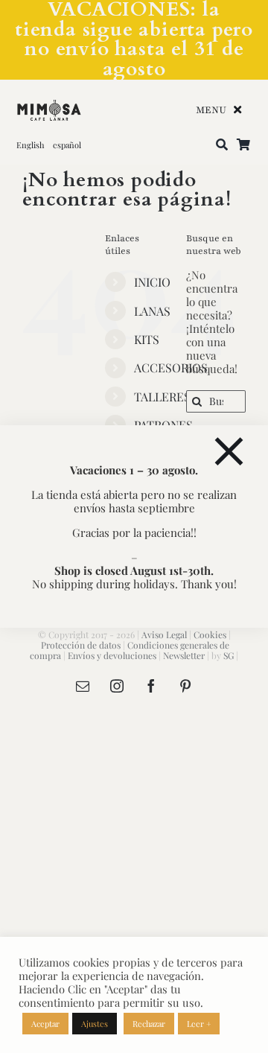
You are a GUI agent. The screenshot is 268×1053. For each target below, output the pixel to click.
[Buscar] (222, 145)
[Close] (229, 451)
